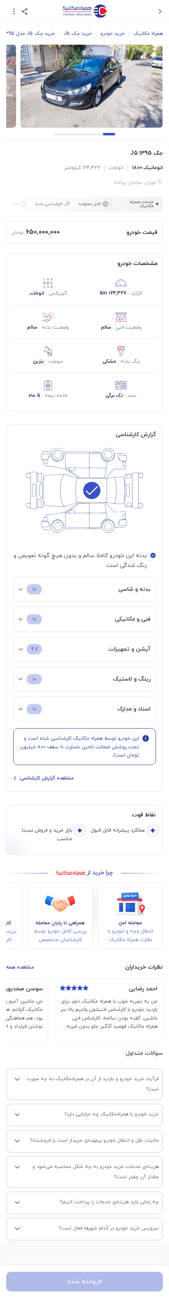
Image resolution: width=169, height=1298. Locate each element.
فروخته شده (84, 1281)
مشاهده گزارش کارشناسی (47, 778)
